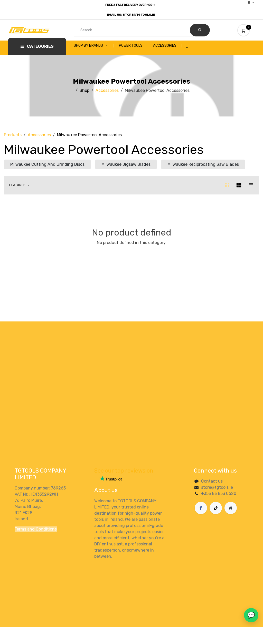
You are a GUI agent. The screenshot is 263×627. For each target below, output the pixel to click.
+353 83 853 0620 (218, 493)
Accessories (107, 90)
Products (13, 134)
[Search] (200, 30)
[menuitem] (94, 45)
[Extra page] (230, 508)
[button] (20, 185)
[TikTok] (216, 508)
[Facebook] (201, 508)
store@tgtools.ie (217, 487)
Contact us (212, 481)
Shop (84, 90)
